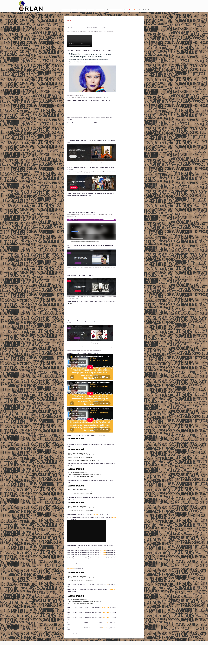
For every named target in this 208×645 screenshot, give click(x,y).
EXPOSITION (82, 9)
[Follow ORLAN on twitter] (147, 9)
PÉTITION (109, 9)
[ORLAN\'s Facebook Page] (143, 9)
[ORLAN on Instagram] (145, 9)
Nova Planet (103, 550)
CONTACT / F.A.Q (117, 9)
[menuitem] (125, 9)
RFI (108, 584)
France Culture (71, 568)
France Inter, (95, 514)
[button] (139, 9)
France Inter (75, 547)
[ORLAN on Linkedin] (149, 9)
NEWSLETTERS (66, 9)
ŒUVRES (74, 9)
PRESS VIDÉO (100, 9)
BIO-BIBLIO (91, 9)
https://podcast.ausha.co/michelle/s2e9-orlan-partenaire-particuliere (84, 350)
